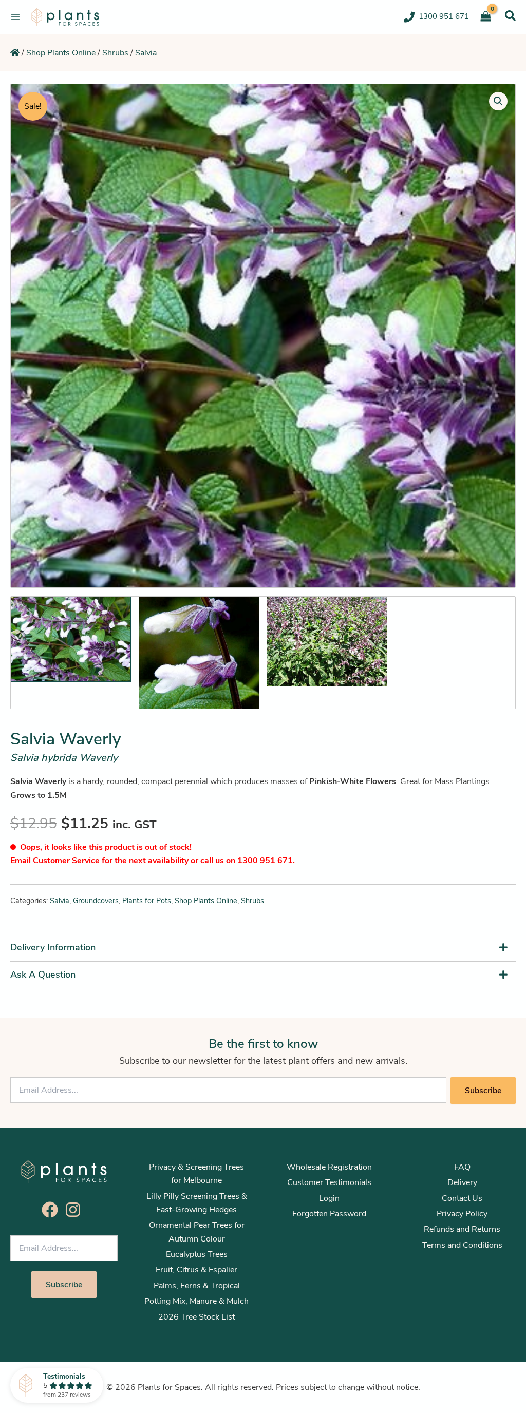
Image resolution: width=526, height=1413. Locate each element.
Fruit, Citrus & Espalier (196, 1269)
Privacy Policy (462, 1213)
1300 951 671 (265, 860)
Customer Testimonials (329, 1182)
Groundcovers (96, 900)
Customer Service (66, 860)
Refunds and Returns (462, 1229)
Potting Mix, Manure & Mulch (196, 1301)
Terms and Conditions (462, 1245)
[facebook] (52, 1209)
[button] (510, 15)
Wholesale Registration (329, 1167)
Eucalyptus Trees (197, 1254)
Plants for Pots (146, 900)
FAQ (462, 1167)
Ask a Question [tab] (43, 974)
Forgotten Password (329, 1213)
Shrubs (115, 53)
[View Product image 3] (327, 642)
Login (329, 1198)
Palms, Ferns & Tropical (197, 1285)
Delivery (462, 1182)
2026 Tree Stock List (196, 1317)
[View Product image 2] (199, 653)
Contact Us (462, 1198)
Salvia (146, 53)
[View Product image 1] (71, 639)
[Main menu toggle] (15, 17)
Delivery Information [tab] (53, 947)
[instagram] (75, 1209)
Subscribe (483, 1090)
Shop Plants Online (61, 53)
